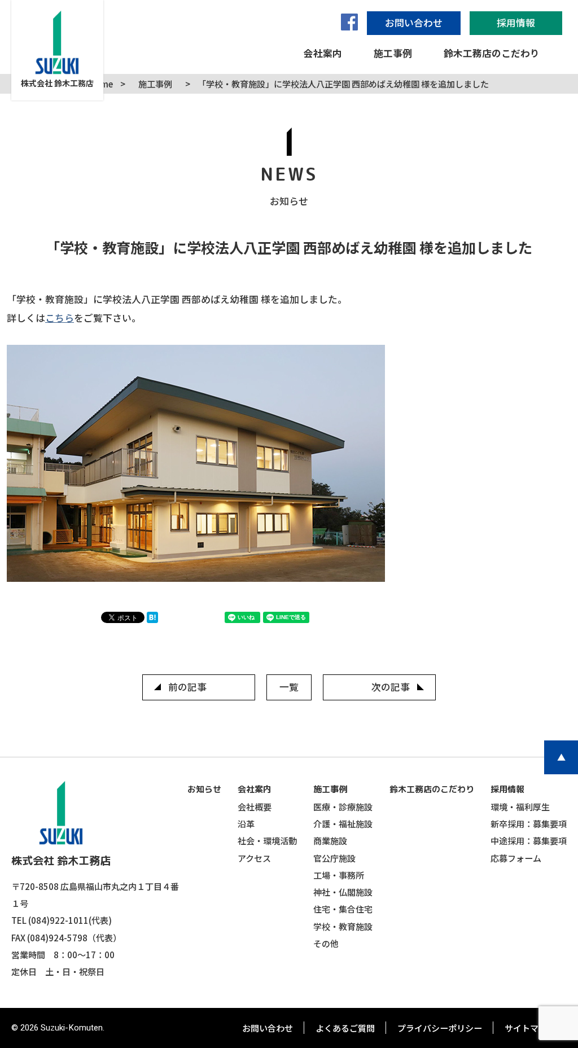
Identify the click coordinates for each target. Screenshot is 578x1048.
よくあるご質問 (345, 1027)
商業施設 (330, 840)
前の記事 (187, 687)
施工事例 (330, 789)
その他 (326, 943)
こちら (59, 318)
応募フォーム (516, 858)
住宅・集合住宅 (343, 908)
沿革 (246, 823)
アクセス (254, 858)
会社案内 (255, 789)
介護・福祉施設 (343, 823)
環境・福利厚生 (520, 806)
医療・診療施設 (343, 806)
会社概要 (255, 806)
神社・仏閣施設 (343, 891)
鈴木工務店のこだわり (431, 789)
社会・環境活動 (267, 840)
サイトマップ (530, 1027)
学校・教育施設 (343, 926)
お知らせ (204, 789)
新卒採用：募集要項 (529, 823)
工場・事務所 (338, 875)
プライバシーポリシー (439, 1027)
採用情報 (507, 789)
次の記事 (390, 687)
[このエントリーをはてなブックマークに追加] (155, 619)
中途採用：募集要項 (529, 840)
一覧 (289, 687)
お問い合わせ (267, 1027)
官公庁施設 (334, 858)
